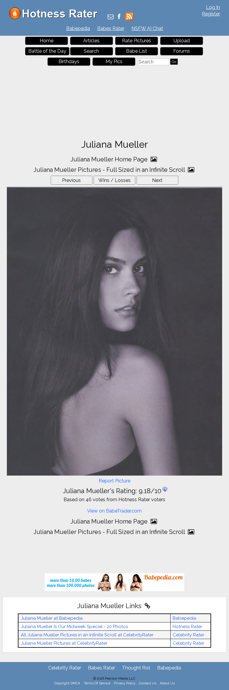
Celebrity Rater (188, 635)
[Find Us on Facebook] (119, 17)
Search (91, 51)
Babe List (136, 51)
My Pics (114, 61)
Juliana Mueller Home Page (109, 159)
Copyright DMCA (67, 683)
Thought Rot (136, 668)
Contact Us (147, 683)
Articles (91, 40)
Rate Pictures (136, 40)
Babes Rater (110, 28)
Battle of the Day (47, 51)
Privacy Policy (124, 683)
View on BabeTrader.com (114, 511)
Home (46, 40)
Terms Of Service (97, 683)
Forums (181, 51)
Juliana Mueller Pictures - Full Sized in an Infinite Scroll (109, 169)
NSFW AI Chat (147, 28)
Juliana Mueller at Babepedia (52, 618)
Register (211, 14)
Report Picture (114, 481)
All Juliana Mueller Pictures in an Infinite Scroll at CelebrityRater (87, 635)
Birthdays (68, 61)
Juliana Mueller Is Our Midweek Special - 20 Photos (74, 626)
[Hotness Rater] (55, 18)
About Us (167, 683)
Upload (182, 40)
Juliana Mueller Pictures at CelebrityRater (64, 643)
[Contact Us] (110, 17)
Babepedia (78, 28)
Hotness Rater (187, 626)
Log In (213, 7)
